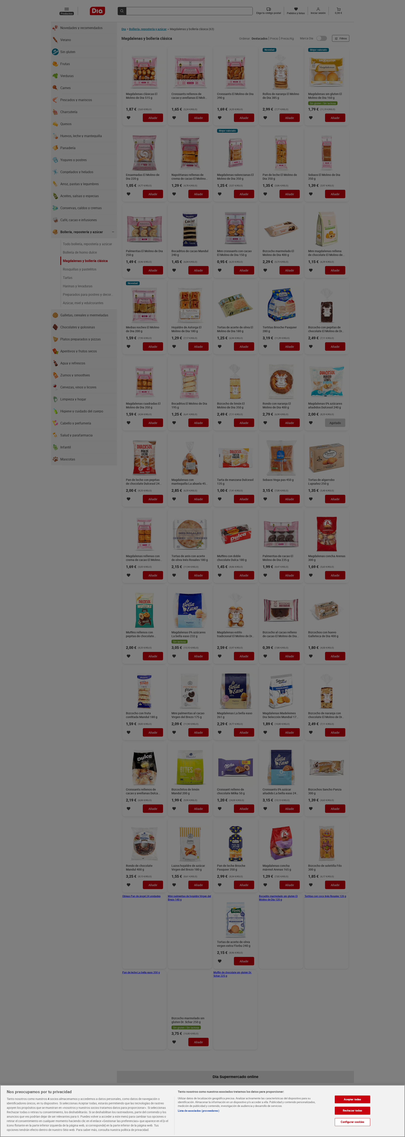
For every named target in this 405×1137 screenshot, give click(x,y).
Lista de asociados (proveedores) (198, 1111)
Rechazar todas (352, 1110)
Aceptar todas (352, 1099)
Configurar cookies (352, 1122)
